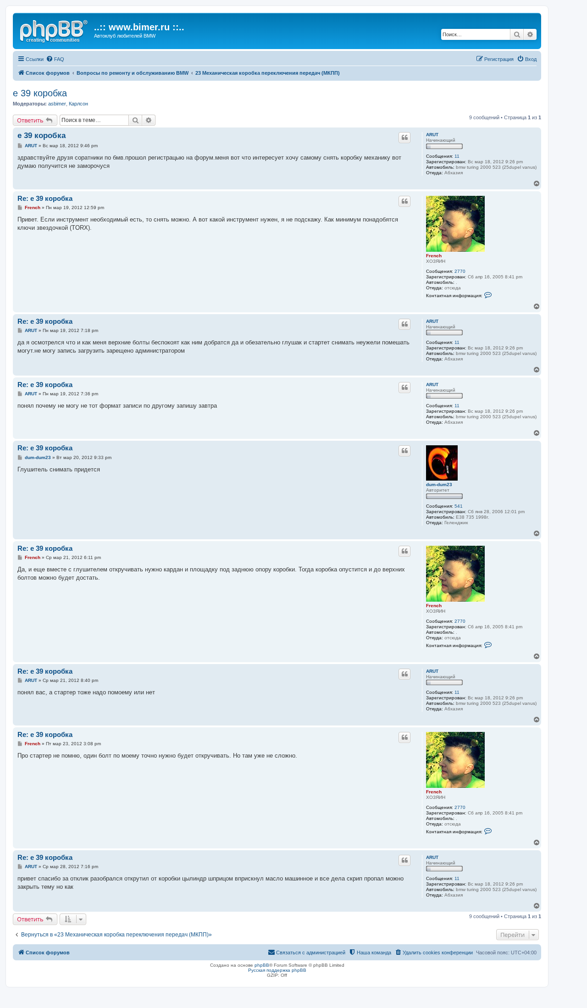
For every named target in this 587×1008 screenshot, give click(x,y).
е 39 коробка (40, 93)
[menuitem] (55, 59)
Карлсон (78, 103)
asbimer (57, 103)
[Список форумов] (54, 29)
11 (457, 156)
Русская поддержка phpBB (277, 970)
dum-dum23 (439, 484)
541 (458, 506)
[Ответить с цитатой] (404, 137)
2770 (459, 271)
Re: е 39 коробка (44, 198)
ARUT (432, 134)
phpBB (262, 965)
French (434, 255)
